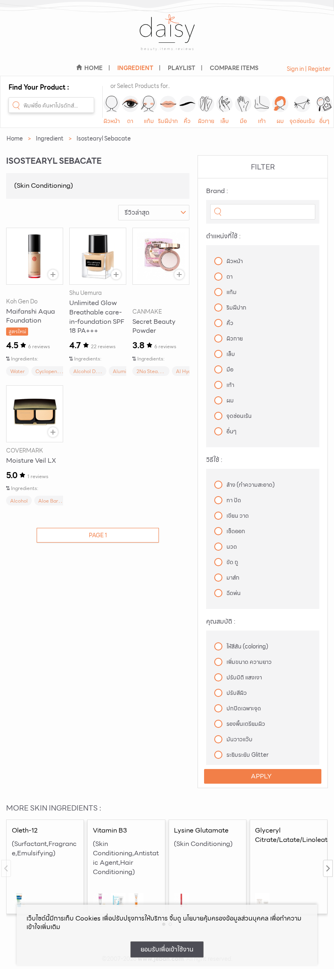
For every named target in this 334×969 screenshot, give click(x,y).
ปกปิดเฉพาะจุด (243, 708)
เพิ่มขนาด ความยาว (249, 661)
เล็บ (224, 120)
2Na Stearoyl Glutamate (164, 371)
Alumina (122, 371)
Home (15, 138)
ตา (130, 120)
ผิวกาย (206, 120)
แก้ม (149, 120)
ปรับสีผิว (236, 692)
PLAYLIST (181, 68)
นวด (231, 546)
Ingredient (50, 138)
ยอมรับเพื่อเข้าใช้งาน (167, 949)
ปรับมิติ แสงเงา (244, 677)
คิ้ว (187, 120)
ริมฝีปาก (168, 120)
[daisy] (167, 37)
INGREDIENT (135, 68)
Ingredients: (24, 359)
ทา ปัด (233, 500)
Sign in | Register (308, 68)
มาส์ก (233, 577)
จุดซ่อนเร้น (302, 120)
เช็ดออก (235, 531)
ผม (280, 120)
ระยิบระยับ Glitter (247, 754)
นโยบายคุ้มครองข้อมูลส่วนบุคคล (225, 918)
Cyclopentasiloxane (58, 371)
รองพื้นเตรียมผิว (245, 723)
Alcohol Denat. (90, 371)
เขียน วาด (237, 515)
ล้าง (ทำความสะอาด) (250, 484)
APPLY (261, 776)
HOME (93, 68)
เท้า (262, 120)
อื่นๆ (324, 120)
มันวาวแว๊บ (239, 739)
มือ (243, 120)
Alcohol (19, 501)
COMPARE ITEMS (234, 68)
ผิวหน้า (111, 120)
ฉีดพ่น (233, 593)
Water (17, 371)
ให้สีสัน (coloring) (247, 646)
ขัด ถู (232, 562)
